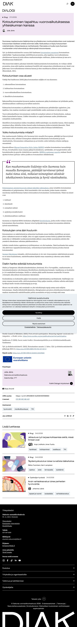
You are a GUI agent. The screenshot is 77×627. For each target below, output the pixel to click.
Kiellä (39, 318)
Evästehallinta (30, 327)
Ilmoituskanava (32, 606)
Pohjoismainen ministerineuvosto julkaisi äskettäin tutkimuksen (25, 188)
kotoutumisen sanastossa (50, 52)
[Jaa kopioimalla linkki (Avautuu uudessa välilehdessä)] (73, 416)
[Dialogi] (8, 10)
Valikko (73, 4)
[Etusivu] (8, 4)
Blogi (6, 17)
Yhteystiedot (6, 521)
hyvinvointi (8, 409)
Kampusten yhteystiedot (11, 523)
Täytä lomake (7, 552)
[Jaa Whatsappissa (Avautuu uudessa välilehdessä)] (70, 416)
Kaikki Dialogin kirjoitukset (59, 383)
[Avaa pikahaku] (67, 4)
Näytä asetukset (38, 323)
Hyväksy (38, 313)
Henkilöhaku (7, 526)
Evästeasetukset (48, 604)
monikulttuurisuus (21, 409)
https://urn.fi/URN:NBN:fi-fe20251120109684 (28, 353)
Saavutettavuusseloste (16, 606)
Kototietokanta (45, 221)
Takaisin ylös (36, 599)
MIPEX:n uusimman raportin (49, 152)
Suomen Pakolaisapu (9, 254)
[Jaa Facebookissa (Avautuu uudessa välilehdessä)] (65, 416)
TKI (32, 409)
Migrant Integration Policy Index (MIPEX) (29, 147)
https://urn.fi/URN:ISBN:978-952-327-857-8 (31, 349)
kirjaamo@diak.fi (8, 546)
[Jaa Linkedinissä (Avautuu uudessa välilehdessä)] (68, 416)
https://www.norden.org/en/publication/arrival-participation (44, 336)
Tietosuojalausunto (44, 327)
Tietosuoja (61, 604)
